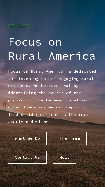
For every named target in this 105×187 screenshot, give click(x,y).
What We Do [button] (27, 138)
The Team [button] (70, 138)
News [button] (65, 157)
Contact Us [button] (27, 157)
